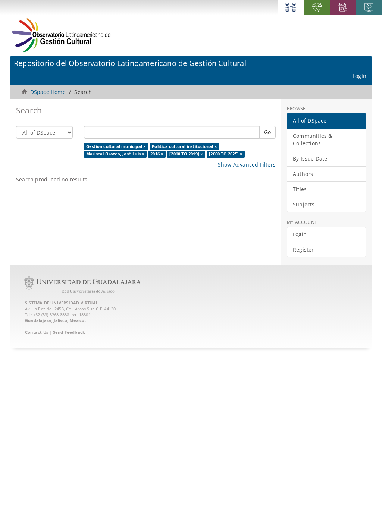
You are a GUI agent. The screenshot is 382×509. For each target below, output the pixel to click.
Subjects (304, 204)
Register (303, 249)
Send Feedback (69, 332)
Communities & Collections (312, 139)
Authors (303, 173)
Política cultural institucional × (184, 146)
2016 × (156, 154)
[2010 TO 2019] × (186, 154)
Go (267, 132)
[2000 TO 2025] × (225, 154)
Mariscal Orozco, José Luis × (115, 154)
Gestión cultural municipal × (116, 146)
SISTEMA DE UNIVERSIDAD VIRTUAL (61, 303)
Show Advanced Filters (247, 164)
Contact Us (36, 332)
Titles (300, 189)
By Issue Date (310, 158)
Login (300, 234)
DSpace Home (48, 91)
